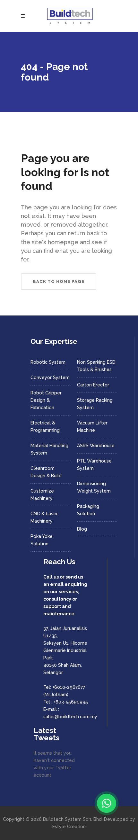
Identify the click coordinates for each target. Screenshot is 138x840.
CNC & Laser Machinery (44, 517)
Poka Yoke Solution (41, 540)
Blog (82, 529)
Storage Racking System (95, 404)
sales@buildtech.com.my (70, 716)
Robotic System (47, 362)
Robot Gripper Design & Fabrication (46, 400)
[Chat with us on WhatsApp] (106, 803)
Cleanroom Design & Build (46, 472)
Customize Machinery (42, 494)
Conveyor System (50, 377)
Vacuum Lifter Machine (92, 426)
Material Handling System (49, 449)
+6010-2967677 (68, 687)
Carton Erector (93, 384)
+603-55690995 (71, 701)
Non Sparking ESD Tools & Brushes (96, 366)
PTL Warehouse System (94, 464)
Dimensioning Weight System (94, 487)
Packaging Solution (88, 510)
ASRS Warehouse (96, 445)
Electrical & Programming (45, 426)
